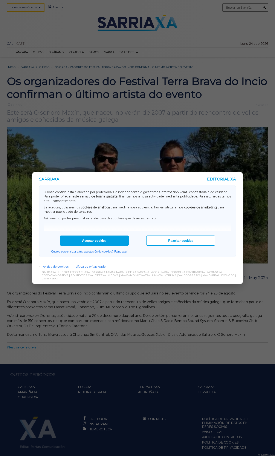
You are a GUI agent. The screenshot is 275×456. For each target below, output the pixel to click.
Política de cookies (55, 266)
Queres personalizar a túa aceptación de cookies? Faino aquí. (89, 251)
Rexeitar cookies (180, 240)
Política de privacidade (89, 266)
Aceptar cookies (94, 240)
